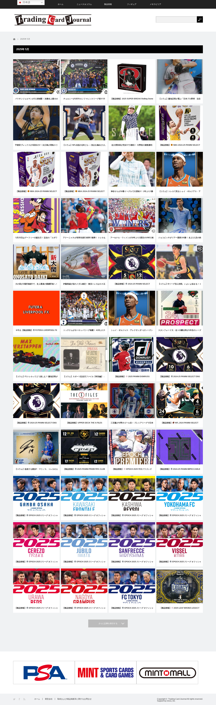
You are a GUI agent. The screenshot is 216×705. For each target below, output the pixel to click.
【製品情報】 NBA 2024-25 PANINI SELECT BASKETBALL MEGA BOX (36, 193)
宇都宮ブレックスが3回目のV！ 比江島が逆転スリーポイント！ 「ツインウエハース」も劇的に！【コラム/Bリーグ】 (36, 147)
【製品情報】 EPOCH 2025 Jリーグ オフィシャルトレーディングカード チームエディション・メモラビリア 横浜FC (179, 517)
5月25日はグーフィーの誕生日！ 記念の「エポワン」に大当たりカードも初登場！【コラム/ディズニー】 (36, 239)
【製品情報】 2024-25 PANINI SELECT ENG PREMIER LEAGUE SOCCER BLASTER (36, 425)
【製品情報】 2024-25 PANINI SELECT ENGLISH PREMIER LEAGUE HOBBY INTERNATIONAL (132, 286)
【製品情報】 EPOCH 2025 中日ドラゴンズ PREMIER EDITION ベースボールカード (132, 471)
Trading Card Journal (177, 699)
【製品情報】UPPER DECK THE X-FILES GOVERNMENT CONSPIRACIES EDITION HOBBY (84, 425)
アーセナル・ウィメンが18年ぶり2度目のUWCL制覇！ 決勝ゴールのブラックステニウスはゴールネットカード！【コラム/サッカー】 (132, 239)
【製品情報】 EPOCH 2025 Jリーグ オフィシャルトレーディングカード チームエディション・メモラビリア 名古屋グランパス (84, 610)
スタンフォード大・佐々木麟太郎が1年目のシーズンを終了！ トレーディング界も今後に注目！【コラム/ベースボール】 (179, 332)
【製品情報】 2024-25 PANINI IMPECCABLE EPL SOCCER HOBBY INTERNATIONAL (179, 471)
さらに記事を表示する (108, 623)
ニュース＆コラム (84, 4)
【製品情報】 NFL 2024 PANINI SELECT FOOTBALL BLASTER (179, 425)
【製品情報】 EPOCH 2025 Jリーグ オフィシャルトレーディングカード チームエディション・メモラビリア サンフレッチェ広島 (131, 563)
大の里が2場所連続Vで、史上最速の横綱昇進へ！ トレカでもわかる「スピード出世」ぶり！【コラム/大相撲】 (36, 286)
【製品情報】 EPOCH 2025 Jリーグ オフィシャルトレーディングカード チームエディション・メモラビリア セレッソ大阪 (36, 563)
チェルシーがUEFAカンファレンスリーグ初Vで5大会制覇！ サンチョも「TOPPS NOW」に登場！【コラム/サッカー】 (84, 100)
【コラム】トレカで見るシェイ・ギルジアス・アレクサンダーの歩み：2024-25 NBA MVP (180, 193)
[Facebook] (19, 699)
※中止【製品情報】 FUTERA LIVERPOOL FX (36, 330)
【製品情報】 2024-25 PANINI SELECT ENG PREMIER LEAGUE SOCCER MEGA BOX (179, 378)
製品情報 (108, 4)
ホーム (60, 4)
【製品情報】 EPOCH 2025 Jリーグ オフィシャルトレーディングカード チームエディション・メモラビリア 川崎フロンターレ (84, 517)
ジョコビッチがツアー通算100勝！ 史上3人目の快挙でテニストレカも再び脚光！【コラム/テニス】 (179, 239)
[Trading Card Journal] (52, 20)
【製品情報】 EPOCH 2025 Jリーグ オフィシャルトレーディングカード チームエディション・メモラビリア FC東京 (131, 610)
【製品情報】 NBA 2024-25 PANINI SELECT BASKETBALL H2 (179, 147)
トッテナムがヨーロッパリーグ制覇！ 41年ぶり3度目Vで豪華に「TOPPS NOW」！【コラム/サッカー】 (84, 332)
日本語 (26, 2)
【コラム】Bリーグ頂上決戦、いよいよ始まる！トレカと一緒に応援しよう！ (179, 286)
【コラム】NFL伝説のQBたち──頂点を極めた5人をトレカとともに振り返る (84, 147)
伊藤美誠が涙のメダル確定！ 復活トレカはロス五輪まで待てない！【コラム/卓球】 (84, 286)
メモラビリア (155, 4)
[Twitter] (14, 699)
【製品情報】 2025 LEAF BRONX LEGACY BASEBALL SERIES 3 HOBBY (180, 610)
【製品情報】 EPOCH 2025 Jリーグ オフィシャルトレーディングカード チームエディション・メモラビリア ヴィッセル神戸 (179, 563)
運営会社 (48, 699)
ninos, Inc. (171, 701)
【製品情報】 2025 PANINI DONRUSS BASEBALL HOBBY (132, 378)
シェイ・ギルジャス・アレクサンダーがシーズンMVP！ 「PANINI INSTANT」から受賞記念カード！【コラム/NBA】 (132, 332)
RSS (24, 699)
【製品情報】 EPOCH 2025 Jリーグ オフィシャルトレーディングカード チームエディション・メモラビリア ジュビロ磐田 (84, 563)
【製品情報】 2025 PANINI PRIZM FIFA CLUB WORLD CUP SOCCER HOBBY (84, 471)
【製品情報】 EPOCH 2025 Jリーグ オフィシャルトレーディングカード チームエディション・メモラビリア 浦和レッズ (36, 610)
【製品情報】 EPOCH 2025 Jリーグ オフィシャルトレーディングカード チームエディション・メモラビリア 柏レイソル (131, 517)
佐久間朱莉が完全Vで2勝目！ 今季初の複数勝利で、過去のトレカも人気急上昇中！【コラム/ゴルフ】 (132, 147)
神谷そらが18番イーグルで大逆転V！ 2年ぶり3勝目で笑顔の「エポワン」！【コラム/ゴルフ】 (132, 193)
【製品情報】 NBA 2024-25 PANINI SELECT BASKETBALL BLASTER (84, 193)
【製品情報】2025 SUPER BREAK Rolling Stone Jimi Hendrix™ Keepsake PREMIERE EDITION (132, 100)
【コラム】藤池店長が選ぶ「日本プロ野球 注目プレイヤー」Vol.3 (180, 100)
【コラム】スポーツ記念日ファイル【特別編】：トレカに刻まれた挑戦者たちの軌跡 (84, 378)
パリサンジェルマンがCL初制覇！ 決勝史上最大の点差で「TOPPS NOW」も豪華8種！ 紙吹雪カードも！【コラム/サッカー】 (36, 100)
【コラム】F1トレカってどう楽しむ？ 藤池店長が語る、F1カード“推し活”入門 (36, 378)
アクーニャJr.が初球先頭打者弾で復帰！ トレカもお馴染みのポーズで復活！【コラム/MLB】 (84, 239)
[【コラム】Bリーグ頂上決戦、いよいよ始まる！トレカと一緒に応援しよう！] (179, 275)
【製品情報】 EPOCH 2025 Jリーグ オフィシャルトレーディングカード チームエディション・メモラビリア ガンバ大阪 (36, 517)
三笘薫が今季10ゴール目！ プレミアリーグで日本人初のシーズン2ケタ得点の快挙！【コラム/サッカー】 (132, 425)
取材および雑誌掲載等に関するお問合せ (74, 699)
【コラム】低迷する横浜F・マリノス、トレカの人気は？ (36, 471)
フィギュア (131, 4)
